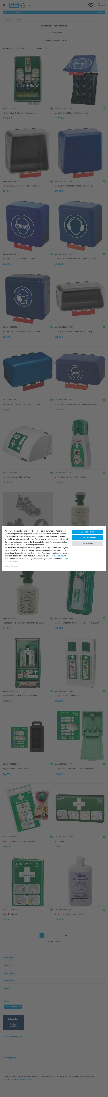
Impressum (58, 556)
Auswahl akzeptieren (87, 537)
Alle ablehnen (87, 543)
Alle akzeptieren (87, 532)
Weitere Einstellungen (13, 566)
